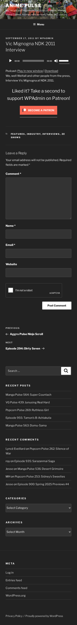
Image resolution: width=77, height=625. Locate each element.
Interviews (51, 134)
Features (18, 134)
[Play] (10, 61)
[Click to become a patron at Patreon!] (38, 115)
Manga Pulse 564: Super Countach (28, 394)
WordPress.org (16, 595)
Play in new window (30, 71)
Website (11, 264)
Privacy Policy (14, 615)
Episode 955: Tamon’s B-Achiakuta (28, 417)
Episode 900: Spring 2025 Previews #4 (43, 484)
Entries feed (14, 580)
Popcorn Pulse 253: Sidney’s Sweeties (40, 476)
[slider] (64, 60)
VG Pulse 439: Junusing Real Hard (28, 402)
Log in (10, 572)
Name (11, 225)
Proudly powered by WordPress (44, 615)
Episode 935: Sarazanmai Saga (34, 461)
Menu (40, 24)
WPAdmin (46, 38)
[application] (38, 61)
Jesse (9, 469)
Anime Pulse (23, 5)
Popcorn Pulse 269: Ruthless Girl (27, 410)
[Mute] (56, 61)
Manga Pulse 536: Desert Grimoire (40, 469)
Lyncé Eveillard (15, 448)
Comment (13, 173)
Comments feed (16, 588)
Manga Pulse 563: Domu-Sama (26, 425)
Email (10, 245)
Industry (34, 134)
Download (51, 71)
